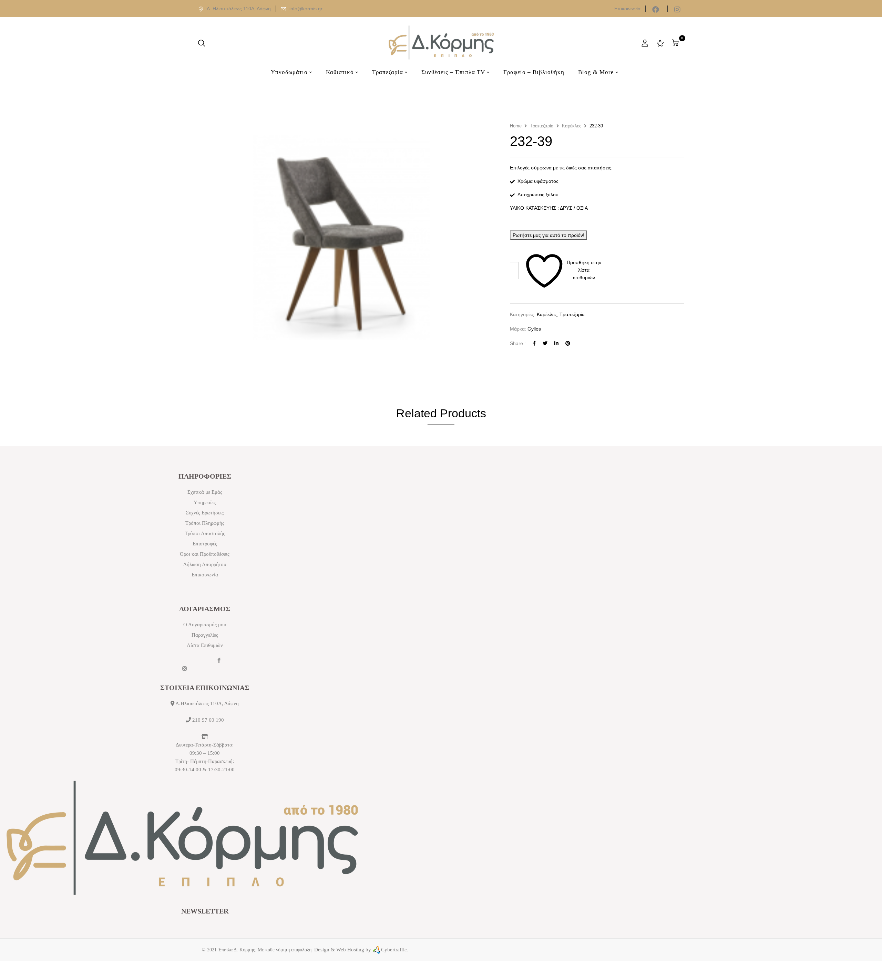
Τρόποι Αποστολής (205, 533)
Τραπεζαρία (542, 125)
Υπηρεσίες (205, 502)
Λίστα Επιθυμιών (205, 645)
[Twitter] (545, 343)
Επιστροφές (205, 543)
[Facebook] (534, 343)
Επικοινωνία (627, 8)
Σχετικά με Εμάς (204, 492)
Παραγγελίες (205, 635)
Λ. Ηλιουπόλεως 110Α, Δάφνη (239, 8)
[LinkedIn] (556, 343)
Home (516, 125)
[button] (676, 43)
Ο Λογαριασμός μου (204, 624)
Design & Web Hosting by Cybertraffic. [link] (361, 949)
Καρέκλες (571, 125)
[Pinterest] (567, 343)
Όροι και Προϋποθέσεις (204, 554)
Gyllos (534, 329)
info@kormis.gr (305, 8)
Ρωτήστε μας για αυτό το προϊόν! (548, 235)
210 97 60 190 (208, 720)
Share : (518, 343)
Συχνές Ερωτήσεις (205, 512)
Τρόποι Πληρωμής (204, 523)
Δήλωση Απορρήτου (204, 564)
